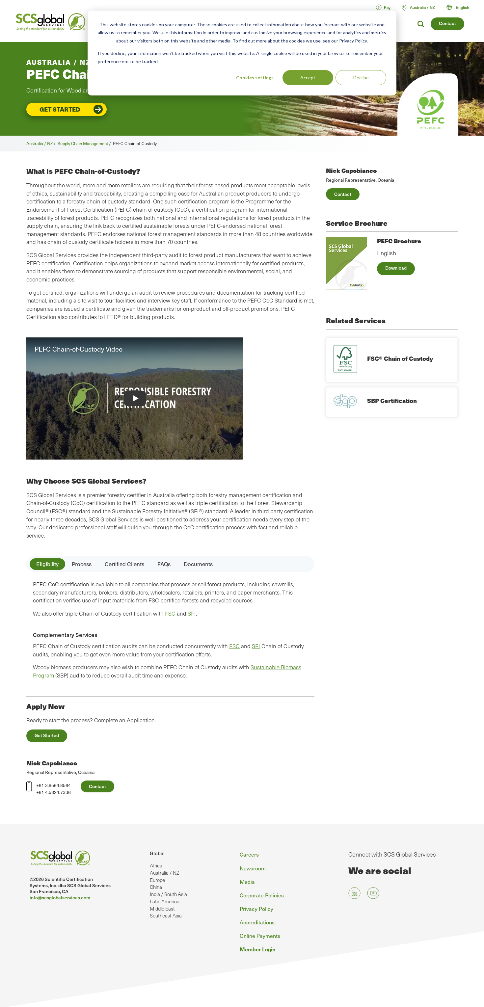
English (462, 7)
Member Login (258, 949)
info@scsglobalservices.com (60, 897)
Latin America (164, 901)
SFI (192, 613)
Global (157, 853)
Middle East (162, 908)
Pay (387, 7)
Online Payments (260, 936)
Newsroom (253, 868)
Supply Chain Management (83, 143)
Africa (156, 865)
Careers (249, 854)
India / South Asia (168, 894)
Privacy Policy (256, 909)
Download (396, 267)
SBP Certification (392, 400)
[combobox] (460, 7)
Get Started (60, 109)
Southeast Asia (166, 915)
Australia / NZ (39, 143)
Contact (447, 23)
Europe (157, 880)
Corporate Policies (262, 895)
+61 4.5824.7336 (53, 792)
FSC (170, 613)
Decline (361, 77)
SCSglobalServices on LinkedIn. (354, 893)
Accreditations (257, 922)
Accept (307, 77)
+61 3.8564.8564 (53, 785)
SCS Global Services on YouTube (373, 893)
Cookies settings (255, 77)
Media (247, 882)
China (156, 887)
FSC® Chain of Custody (400, 358)
